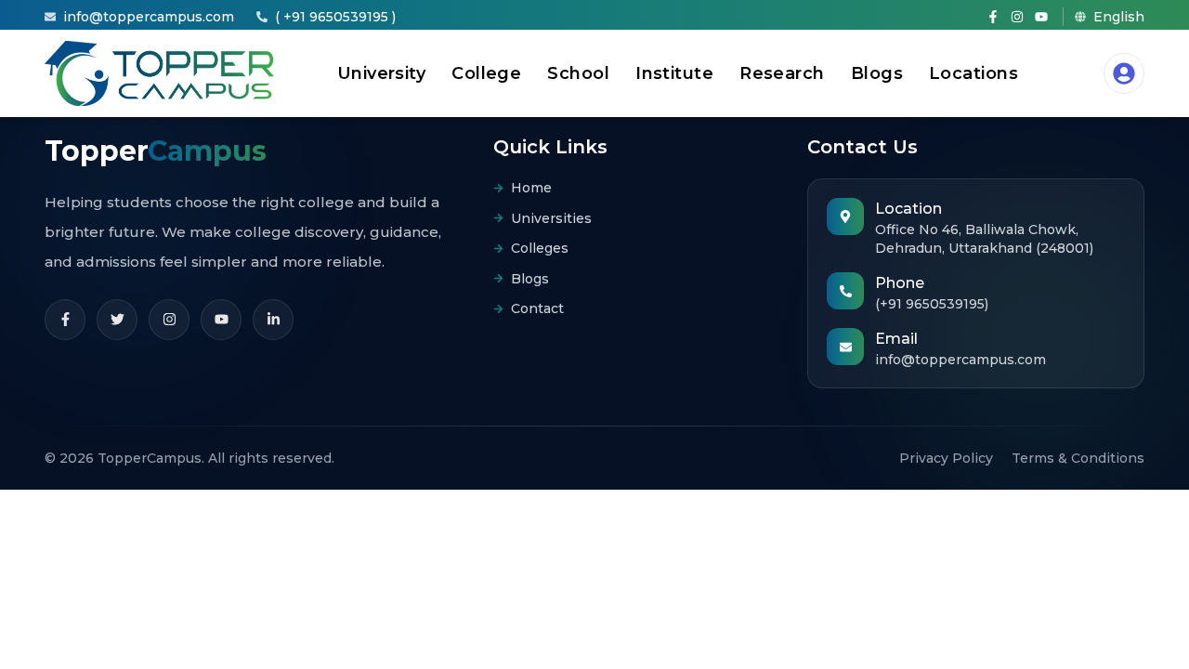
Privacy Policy (946, 458)
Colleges (539, 248)
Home (531, 187)
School (578, 73)
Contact (537, 308)
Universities (551, 218)
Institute (674, 73)
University (381, 73)
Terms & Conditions (1078, 458)
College (486, 73)
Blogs (877, 73)
